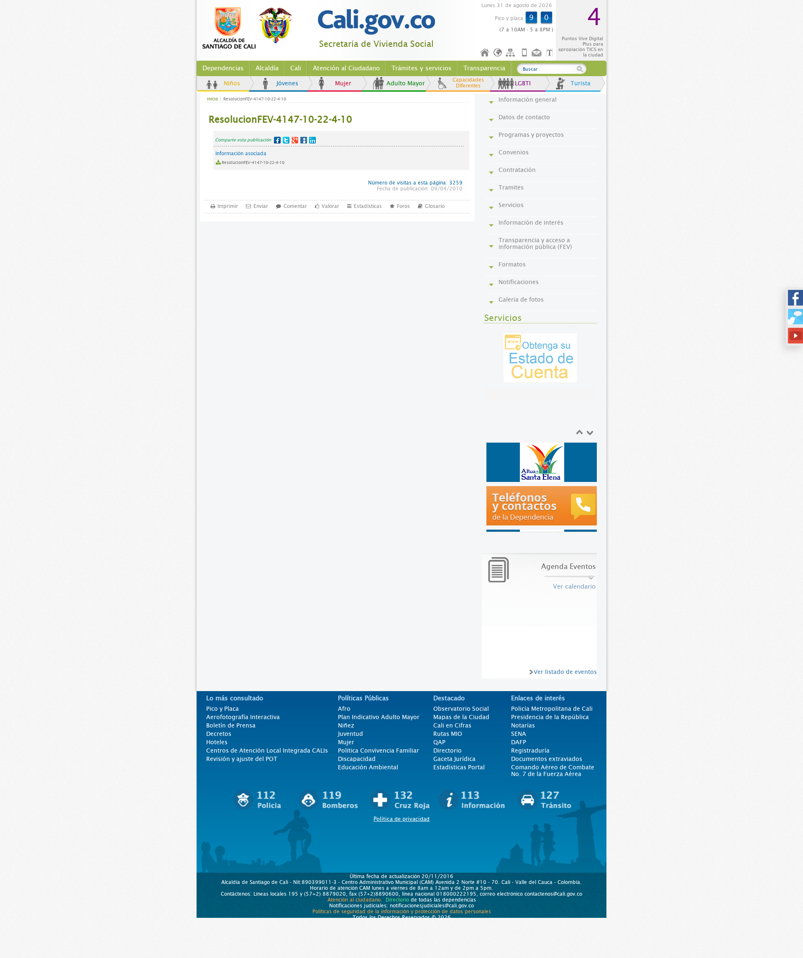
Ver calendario (574, 586)
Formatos (512, 264)
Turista (580, 83)
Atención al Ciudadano (346, 68)
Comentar (295, 206)
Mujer (343, 83)
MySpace (303, 140)
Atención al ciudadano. (354, 900)
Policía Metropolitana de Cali (552, 708)
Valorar (330, 206)
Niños (232, 83)
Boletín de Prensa (231, 725)
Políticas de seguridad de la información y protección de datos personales (401, 911)
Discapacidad (357, 759)
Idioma (498, 53)
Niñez (346, 725)
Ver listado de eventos (565, 672)
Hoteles (217, 742)
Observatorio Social (461, 708)
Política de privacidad (401, 819)
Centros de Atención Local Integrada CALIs (267, 750)
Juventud (350, 733)
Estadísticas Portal (459, 767)
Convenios (514, 152)
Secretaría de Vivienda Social (376, 44)
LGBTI (523, 83)
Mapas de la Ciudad (461, 717)
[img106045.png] (543, 506)
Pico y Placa (222, 708)
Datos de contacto (524, 117)
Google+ (295, 140)
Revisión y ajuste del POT (241, 759)
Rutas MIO (447, 733)
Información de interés (531, 222)
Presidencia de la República (550, 717)
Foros (403, 206)
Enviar (260, 206)
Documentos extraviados (546, 759)
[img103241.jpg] (543, 462)
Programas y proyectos (531, 134)
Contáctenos (537, 53)
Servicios (511, 205)
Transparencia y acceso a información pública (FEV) (535, 243)
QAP (439, 742)
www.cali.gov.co (250, 28)
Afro (344, 708)
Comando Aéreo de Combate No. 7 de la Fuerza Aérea (552, 770)
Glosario (435, 206)
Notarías (523, 725)
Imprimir (227, 206)
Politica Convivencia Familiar (378, 750)
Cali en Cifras (452, 725)
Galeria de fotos (521, 299)
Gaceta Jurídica (454, 759)
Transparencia (484, 68)
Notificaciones (519, 282)
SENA (518, 733)
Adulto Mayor (405, 83)
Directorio (447, 750)
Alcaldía (267, 68)
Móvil (524, 53)
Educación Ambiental (368, 767)
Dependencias (223, 68)
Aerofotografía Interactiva (243, 717)
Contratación (517, 169)
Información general (528, 99)
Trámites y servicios (421, 68)
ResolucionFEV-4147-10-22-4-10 (253, 162)
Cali (295, 68)
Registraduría (530, 750)
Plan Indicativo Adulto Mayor (378, 717)
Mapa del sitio (511, 53)
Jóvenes (287, 83)
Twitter (286, 140)
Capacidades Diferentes (468, 83)
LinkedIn (312, 140)
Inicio (485, 53)
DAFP (518, 742)
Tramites (511, 187)
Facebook (277, 140)
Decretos (218, 733)
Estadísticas (368, 206)
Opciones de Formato (550, 53)
